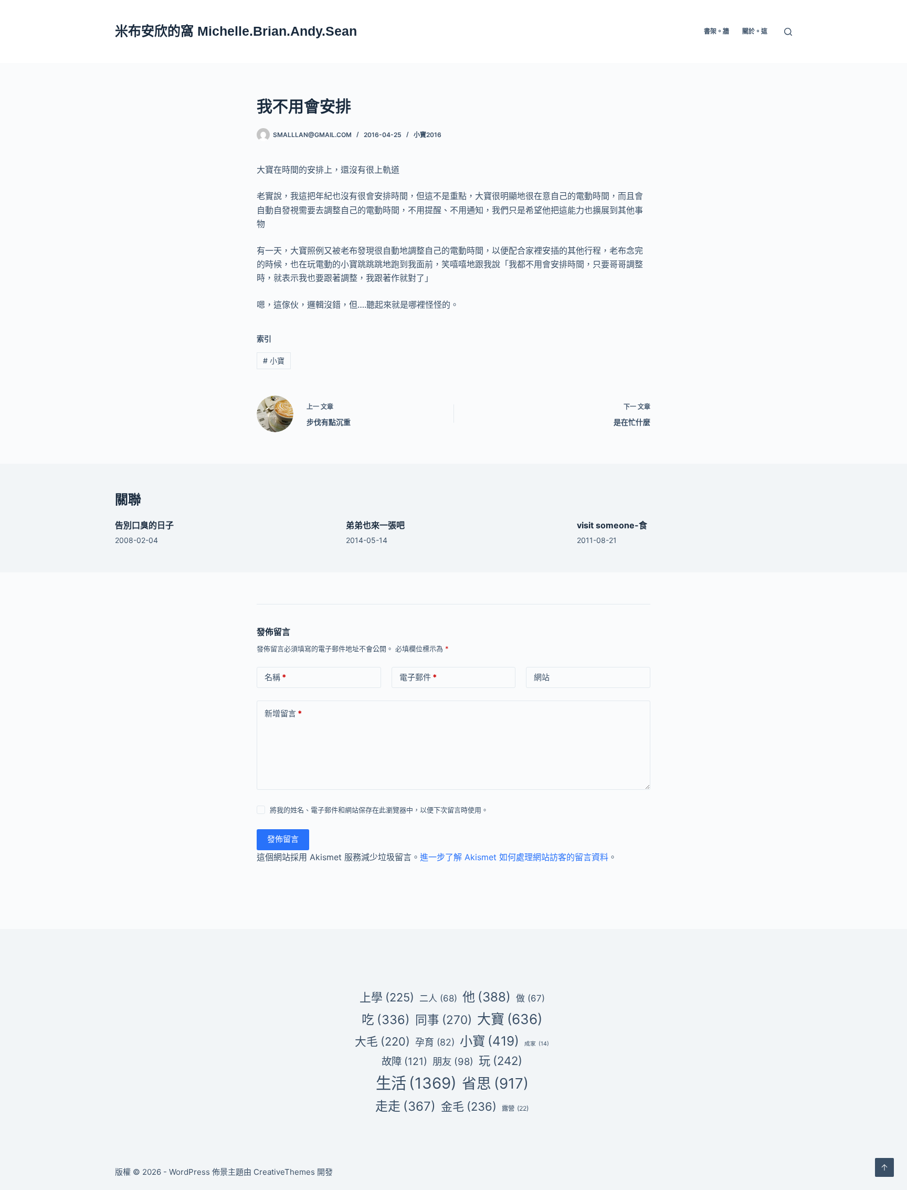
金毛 (469, 1106)
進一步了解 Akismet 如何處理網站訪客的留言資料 (514, 857)
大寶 (509, 1019)
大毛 (382, 1041)
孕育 (435, 1042)
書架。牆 (716, 31)
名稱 (275, 677)
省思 (495, 1083)
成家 (536, 1043)
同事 (443, 1019)
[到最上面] (884, 1167)
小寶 (273, 360)
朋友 (453, 1061)
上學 (387, 997)
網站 (542, 677)
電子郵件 (418, 677)
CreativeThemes (284, 1172)
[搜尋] (788, 32)
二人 (438, 998)
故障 (404, 1061)
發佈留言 (283, 839)
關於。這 (754, 31)
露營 (515, 1108)
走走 (405, 1106)
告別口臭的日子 (144, 525)
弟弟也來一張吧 (375, 525)
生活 (416, 1083)
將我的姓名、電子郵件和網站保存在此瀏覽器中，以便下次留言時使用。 (379, 810)
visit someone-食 (612, 525)
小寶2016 (427, 135)
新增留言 (283, 713)
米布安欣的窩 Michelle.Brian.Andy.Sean (236, 31)
